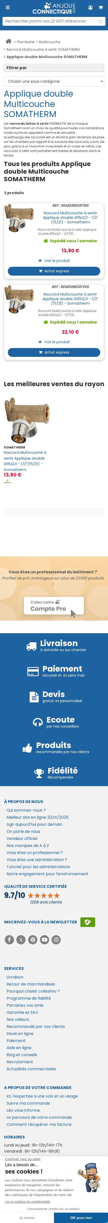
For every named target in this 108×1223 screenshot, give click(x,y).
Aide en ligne (19, 1048)
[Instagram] (56, 940)
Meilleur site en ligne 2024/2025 (38, 817)
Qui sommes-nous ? (26, 810)
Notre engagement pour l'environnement (47, 874)
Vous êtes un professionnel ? (35, 853)
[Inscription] (87, 922)
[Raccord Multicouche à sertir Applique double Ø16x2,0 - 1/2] (27, 420)
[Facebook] (10, 940)
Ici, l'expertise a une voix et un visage (42, 1096)
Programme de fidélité (29, 998)
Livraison (15, 977)
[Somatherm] (7, 481)
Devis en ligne (20, 1033)
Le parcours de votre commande (39, 1117)
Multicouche (50, 41)
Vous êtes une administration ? (37, 860)
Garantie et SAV (22, 1012)
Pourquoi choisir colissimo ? (33, 991)
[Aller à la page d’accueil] (8, 42)
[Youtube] (45, 940)
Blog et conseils (22, 1055)
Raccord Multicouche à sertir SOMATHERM (43, 49)
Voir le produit (56, 260)
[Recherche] (100, 21)
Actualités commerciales (31, 1069)
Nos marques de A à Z (28, 845)
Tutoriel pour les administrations (38, 867)
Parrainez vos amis (25, 1005)
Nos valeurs (18, 1019)
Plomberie (26, 41)
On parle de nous (23, 831)
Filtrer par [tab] (17, 67)
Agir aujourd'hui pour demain (34, 824)
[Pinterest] (33, 940)
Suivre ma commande (28, 1103)
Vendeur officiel (22, 838)
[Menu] (8, 8)
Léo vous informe (23, 1110)
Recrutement (20, 1062)
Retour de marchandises (31, 984)
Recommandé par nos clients (36, 1026)
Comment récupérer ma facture (39, 1124)
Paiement (16, 1041)
